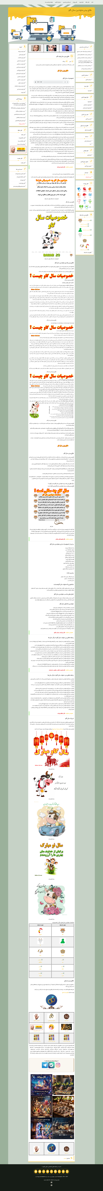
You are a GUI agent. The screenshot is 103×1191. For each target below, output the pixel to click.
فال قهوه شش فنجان (87, 108)
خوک (63, 969)
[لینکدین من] (35, 1171)
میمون (62, 955)
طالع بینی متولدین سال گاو (80, 10)
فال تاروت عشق (22, 83)
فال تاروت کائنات (21, 58)
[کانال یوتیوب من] (39, 1171)
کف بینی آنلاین (88, 119)
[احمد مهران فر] (67, 48)
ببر (62, 962)
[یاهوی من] (67, 1171)
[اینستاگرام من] (55, 1171)
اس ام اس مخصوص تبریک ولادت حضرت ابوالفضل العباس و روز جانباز (85, 61)
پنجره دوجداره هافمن (20, 117)
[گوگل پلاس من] (43, 1171)
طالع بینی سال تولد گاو (62, 56)
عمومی (65, 1158)
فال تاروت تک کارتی (21, 61)
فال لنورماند (22, 180)
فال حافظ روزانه (22, 138)
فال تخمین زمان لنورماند (20, 174)
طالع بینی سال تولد (87, 252)
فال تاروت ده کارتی (21, 80)
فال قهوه (89, 102)
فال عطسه (23, 163)
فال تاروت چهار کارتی (21, 67)
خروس (40, 934)
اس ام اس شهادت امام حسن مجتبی (84, 58)
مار (62, 945)
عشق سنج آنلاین (88, 166)
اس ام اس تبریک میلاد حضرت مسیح (84, 51)
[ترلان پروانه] (51, 48)
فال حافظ (87, 2)
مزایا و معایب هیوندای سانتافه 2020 (18, 108)
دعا (90, 144)
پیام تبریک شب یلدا (21, 144)
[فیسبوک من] (59, 1171)
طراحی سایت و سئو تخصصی (19, 114)
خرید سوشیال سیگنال (20, 111)
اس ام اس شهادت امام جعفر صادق (84, 54)
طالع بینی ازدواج (88, 130)
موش (40, 969)
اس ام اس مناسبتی (67, 2)
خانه (92, 2)
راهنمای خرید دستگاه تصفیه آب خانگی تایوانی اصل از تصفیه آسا (19, 104)
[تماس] (51, 1171)
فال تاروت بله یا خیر (21, 89)
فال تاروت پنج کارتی (21, 70)
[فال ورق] (41, 1129)
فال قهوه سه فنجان (87, 105)
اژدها (40, 976)
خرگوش (40, 962)
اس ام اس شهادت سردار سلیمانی (84, 65)
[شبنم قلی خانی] (36, 48)
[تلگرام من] (63, 1171)
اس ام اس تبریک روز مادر (86, 69)
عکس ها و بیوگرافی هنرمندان (19, 186)
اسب (63, 976)
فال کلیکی (89, 155)
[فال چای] (63, 1129)
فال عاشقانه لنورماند (21, 177)
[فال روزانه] (41, 1085)
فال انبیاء (89, 91)
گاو (62, 934)
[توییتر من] (47, 1171)
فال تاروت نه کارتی (21, 77)
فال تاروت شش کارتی (20, 73)
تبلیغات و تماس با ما (49, 2)
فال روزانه (75, 2)
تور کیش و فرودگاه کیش (20, 120)
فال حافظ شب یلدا (21, 141)
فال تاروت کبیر (22, 54)
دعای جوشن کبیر (87, 141)
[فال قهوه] (63, 1107)
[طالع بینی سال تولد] (85, 235)
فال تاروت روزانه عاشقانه (20, 86)
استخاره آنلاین (58, 2)
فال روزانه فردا (22, 183)
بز (40, 945)
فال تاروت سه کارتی (21, 64)
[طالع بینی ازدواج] (51, 1000)
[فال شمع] (41, 1107)
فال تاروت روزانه (21, 51)
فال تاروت (81, 2)
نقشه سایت (46, 1180)
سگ (40, 955)
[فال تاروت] (63, 1085)
